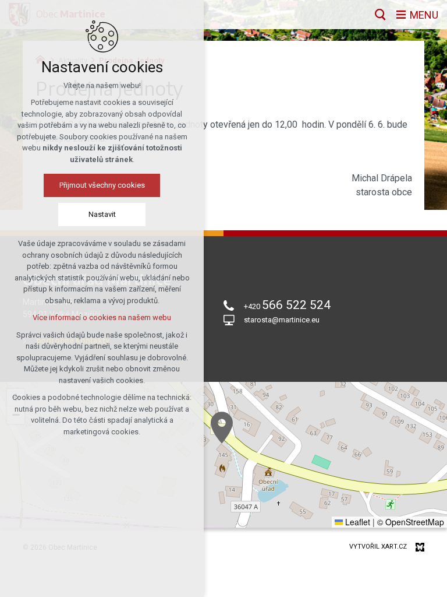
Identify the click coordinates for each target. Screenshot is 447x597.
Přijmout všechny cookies (102, 185)
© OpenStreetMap (410, 522)
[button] (222, 427)
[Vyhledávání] (380, 14)
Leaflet (356, 522)
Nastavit (102, 214)
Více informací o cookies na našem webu (102, 317)
